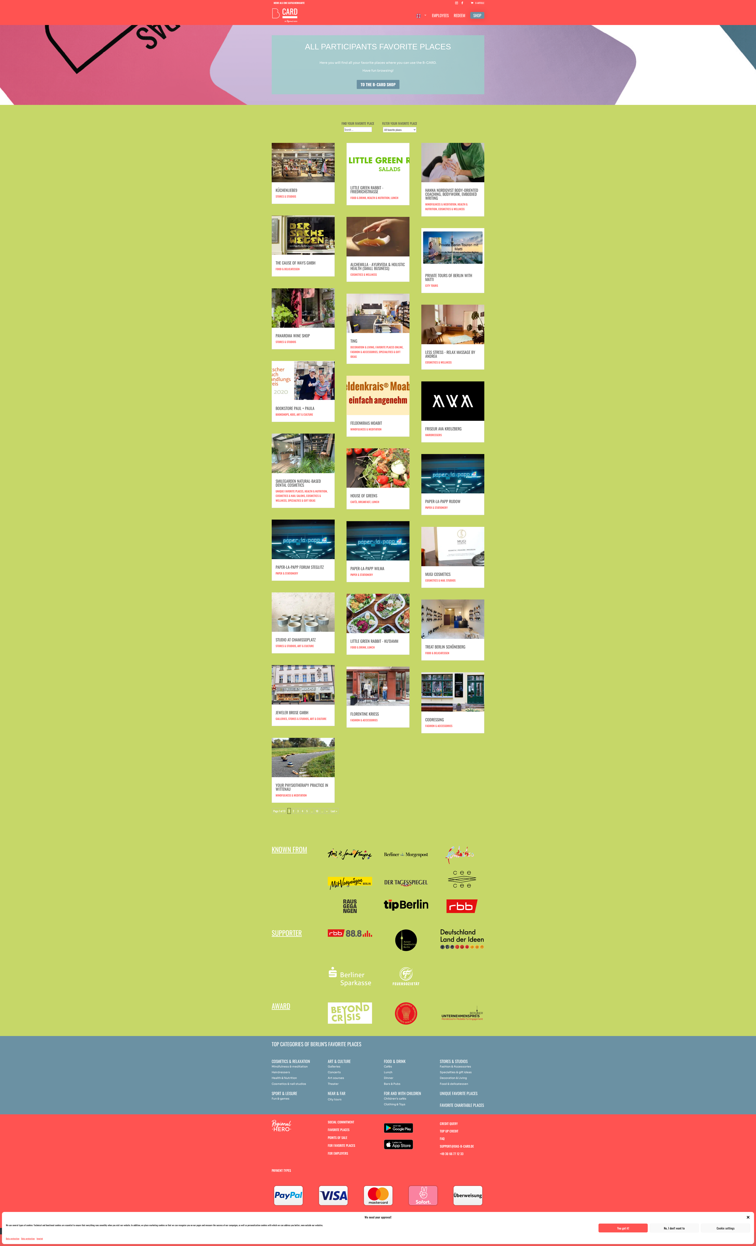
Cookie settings (726, 1228)
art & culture (305, 646)
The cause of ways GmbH (295, 263)
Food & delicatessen (288, 269)
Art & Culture (304, 414)
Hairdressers (433, 435)
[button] (748, 1217)
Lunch (394, 198)
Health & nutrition (316, 491)
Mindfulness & (282, 1066)
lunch (375, 502)
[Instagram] (456, 4)
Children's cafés (395, 1098)
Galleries (281, 719)
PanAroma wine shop (293, 336)
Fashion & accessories (364, 352)
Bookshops (282, 414)
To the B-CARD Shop (378, 84)
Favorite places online (389, 347)
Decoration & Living (453, 1078)
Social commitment (341, 1122)
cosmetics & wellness (451, 209)
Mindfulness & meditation (291, 795)
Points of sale (337, 1137)
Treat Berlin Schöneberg (445, 647)
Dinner (388, 1078)
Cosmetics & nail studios (440, 580)
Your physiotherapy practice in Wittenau (302, 787)
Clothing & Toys (394, 1104)
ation (304, 1066)
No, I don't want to (674, 1228)
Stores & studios (286, 196)
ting (353, 341)
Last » (334, 811)
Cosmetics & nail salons (290, 496)
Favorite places (338, 1129)
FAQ (442, 1138)
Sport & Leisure (284, 1093)
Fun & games (280, 1098)
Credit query (449, 1123)
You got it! (623, 1228)
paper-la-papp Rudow (442, 501)
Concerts (334, 1072)
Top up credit (449, 1131)
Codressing (434, 719)
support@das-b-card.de (457, 1146)
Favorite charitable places (462, 1105)
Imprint (40, 1238)
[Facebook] (462, 4)
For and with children (402, 1093)
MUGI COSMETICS (437, 574)
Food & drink (358, 198)
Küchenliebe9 (286, 190)
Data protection (12, 1238)
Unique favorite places (289, 491)
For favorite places (341, 1145)
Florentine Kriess (364, 714)
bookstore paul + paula (295, 408)
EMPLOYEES (440, 16)
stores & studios (298, 719)
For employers (338, 1153)
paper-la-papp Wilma (367, 568)
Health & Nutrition (284, 1078)
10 (317, 811)
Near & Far (336, 1093)
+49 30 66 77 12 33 (451, 1153)
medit (296, 1066)
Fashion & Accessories (364, 720)
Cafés (353, 502)
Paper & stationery (287, 573)
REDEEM (459, 16)
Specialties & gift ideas (301, 500)
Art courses (336, 1078)
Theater (333, 1084)
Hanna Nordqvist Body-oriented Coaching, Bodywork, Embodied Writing (451, 194)
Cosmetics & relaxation (291, 1061)
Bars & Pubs (392, 1084)
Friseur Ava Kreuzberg (443, 429)
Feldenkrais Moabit (366, 423)
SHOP (477, 15)
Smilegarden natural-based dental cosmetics (298, 483)
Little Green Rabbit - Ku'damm (374, 641)
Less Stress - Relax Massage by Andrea (450, 354)
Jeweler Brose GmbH (292, 712)
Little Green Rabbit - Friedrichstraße (366, 189)
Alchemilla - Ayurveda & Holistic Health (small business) (377, 266)
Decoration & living (362, 347)
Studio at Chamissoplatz (296, 640)
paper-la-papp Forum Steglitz (300, 567)
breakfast (364, 502)
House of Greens (363, 496)
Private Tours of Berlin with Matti (448, 277)
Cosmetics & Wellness (363, 274)
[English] (421, 19)
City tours (431, 285)
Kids (292, 414)
